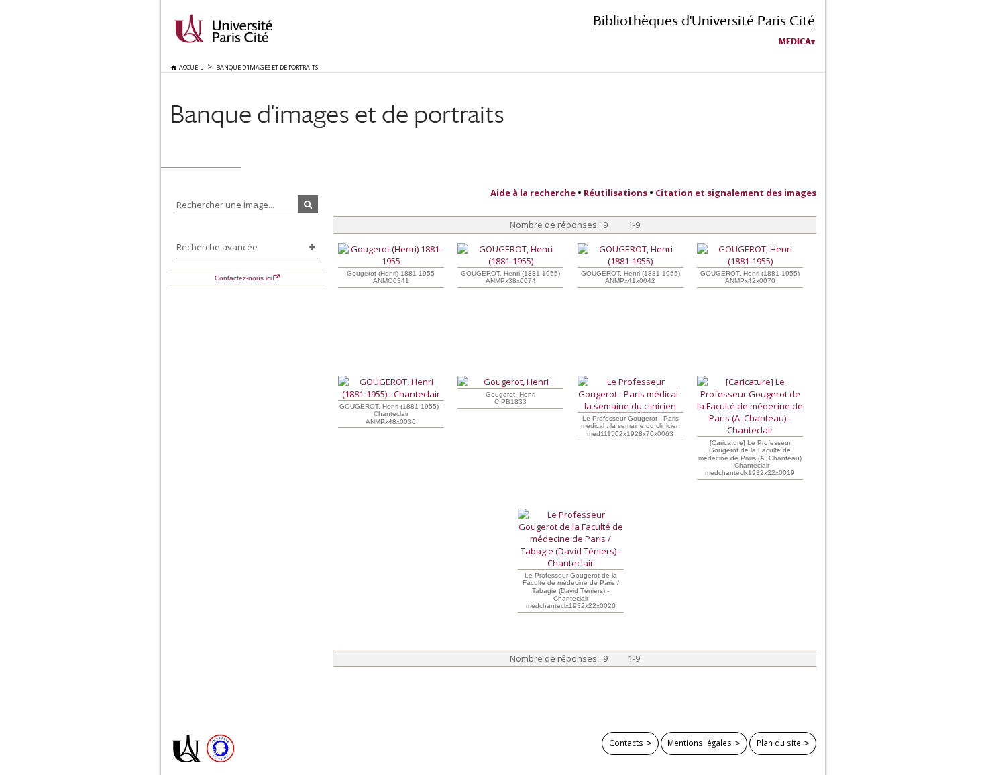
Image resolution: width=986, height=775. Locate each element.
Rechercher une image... (225, 205)
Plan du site (779, 742)
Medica (795, 41)
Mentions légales (699, 742)
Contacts (626, 742)
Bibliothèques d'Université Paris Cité (704, 20)
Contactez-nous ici (243, 278)
